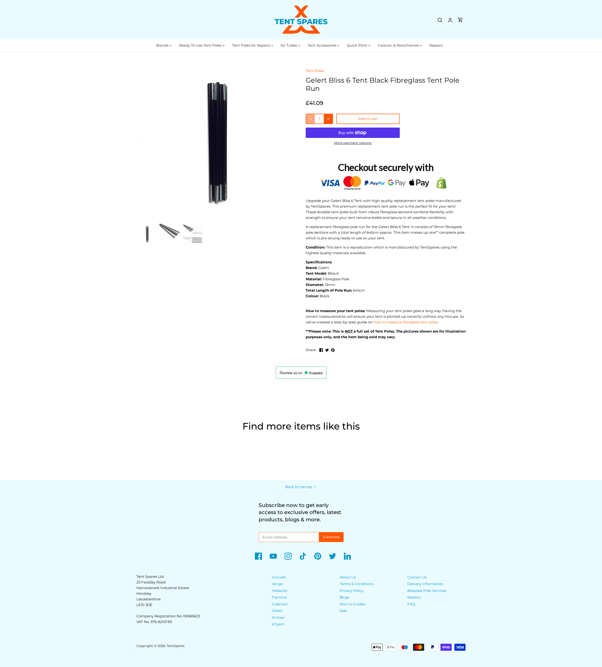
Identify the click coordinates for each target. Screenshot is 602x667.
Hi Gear (278, 617)
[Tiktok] (302, 556)
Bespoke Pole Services (426, 590)
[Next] (287, 142)
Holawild (279, 590)
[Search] (440, 19)
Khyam (278, 624)
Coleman (280, 604)
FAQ (411, 604)
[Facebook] (258, 556)
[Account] (450, 19)
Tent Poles (315, 70)
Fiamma (279, 597)
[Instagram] (288, 556)
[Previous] (143, 142)
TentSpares (175, 646)
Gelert (277, 610)
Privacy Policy (352, 590)
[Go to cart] (460, 19)
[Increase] (328, 119)
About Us (348, 577)
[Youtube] (273, 556)
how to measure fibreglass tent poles (405, 322)
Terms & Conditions (356, 584)
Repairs (413, 597)
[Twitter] (332, 556)
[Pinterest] (317, 556)
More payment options (353, 143)
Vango (277, 584)
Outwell (279, 577)
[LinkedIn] (347, 556)
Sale (343, 610)
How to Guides (352, 604)
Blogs (344, 597)
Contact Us (417, 577)
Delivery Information (425, 584)
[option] (215, 143)
